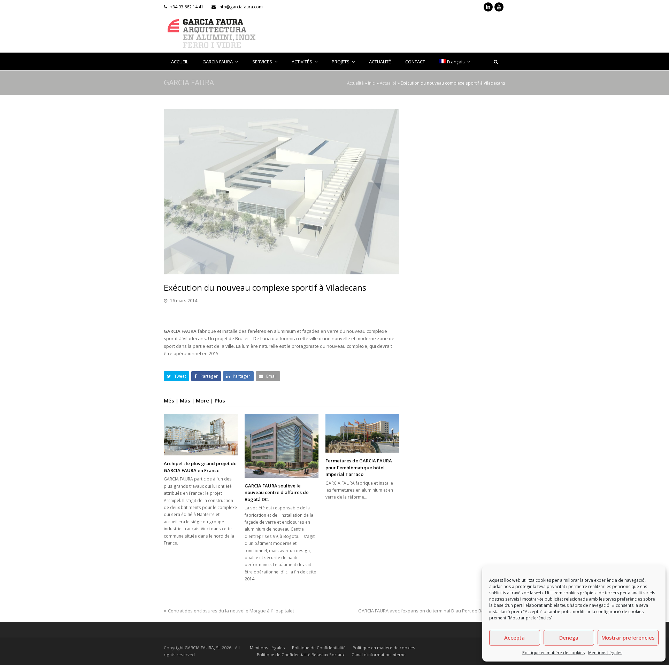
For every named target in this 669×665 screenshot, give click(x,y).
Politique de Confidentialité (319, 648)
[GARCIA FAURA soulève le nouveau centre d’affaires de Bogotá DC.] (281, 446)
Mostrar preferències (628, 637)
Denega (568, 637)
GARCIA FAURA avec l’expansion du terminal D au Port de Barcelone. (429, 611)
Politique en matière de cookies (553, 653)
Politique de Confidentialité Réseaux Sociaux (301, 655)
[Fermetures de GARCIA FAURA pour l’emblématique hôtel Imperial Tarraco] (362, 433)
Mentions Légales (605, 653)
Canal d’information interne (379, 655)
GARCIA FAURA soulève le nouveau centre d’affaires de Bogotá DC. (277, 492)
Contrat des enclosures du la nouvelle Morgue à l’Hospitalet (231, 611)
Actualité (355, 83)
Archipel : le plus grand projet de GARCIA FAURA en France (200, 467)
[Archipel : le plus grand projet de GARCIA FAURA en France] (201, 434)
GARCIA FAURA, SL (203, 648)
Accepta (514, 637)
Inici (372, 83)
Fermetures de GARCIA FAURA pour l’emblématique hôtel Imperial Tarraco (358, 467)
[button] (176, 376)
